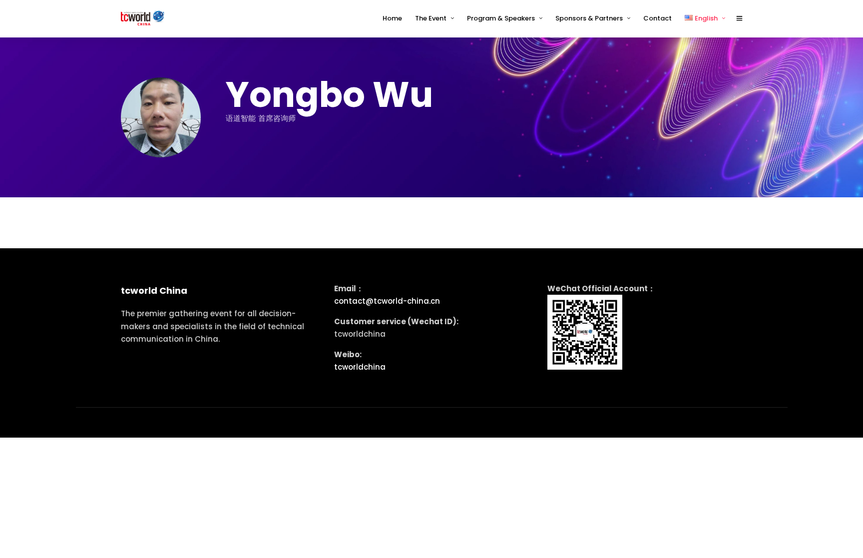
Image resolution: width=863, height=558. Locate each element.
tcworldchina (360, 367)
